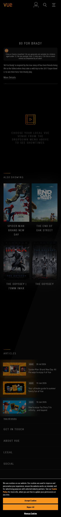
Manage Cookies (30, 513)
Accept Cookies (31, 500)
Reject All (30, 507)
